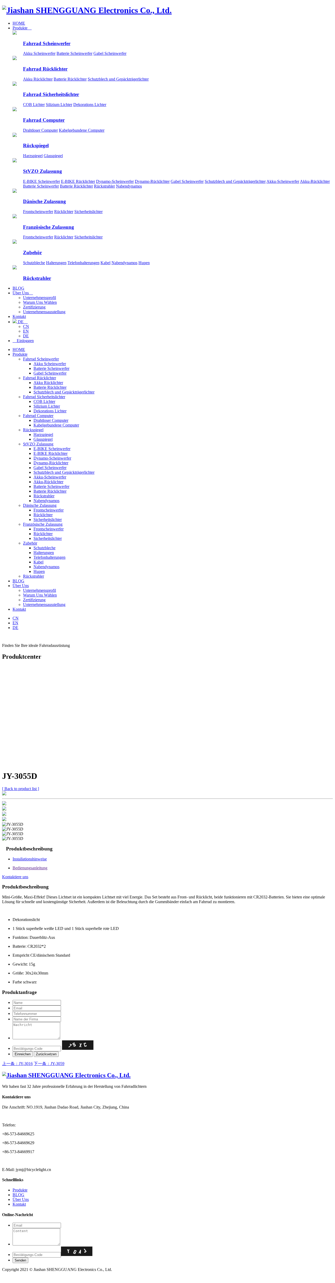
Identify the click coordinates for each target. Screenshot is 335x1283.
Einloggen (23, 340)
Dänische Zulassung (44, 201)
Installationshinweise (30, 859)
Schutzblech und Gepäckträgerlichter (118, 79)
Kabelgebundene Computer (81, 130)
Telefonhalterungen (83, 262)
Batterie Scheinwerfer (74, 53)
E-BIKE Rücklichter (78, 181)
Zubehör (32, 252)
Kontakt (19, 316)
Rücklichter (63, 211)
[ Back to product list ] (20, 788)
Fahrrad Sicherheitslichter (51, 94)
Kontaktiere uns (15, 877)
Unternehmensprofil (39, 297)
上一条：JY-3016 (17, 1063)
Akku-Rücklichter (315, 181)
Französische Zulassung (48, 227)
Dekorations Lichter (89, 104)
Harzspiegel (33, 155)
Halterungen (56, 262)
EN (26, 331)
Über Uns (23, 293)
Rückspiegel (36, 145)
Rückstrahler (104, 186)
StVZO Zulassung (42, 171)
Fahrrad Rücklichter (45, 69)
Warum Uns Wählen (40, 302)
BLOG (18, 288)
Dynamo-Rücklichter (152, 181)
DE (22, 322)
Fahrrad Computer (44, 120)
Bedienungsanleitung (30, 868)
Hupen (144, 262)
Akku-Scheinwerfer (282, 181)
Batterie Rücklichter (70, 79)
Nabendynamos (129, 186)
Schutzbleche (34, 262)
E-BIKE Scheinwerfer (41, 181)
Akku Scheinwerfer (39, 53)
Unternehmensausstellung (44, 312)
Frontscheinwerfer (38, 211)
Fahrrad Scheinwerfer (46, 43)
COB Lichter (34, 104)
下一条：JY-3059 (49, 1063)
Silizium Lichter (59, 104)
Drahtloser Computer (40, 130)
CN (26, 326)
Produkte (22, 28)
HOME (19, 23)
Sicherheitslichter (88, 211)
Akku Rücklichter (38, 79)
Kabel (105, 262)
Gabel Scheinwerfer (109, 53)
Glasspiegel (53, 155)
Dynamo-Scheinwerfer (115, 181)
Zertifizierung (34, 307)
